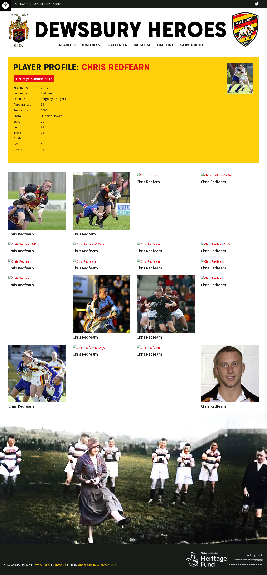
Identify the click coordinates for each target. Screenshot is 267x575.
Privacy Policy (41, 565)
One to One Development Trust (97, 565)
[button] (5, 5)
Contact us (59, 565)
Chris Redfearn (21, 233)
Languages (21, 4)
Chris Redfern (84, 233)
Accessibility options (47, 4)
